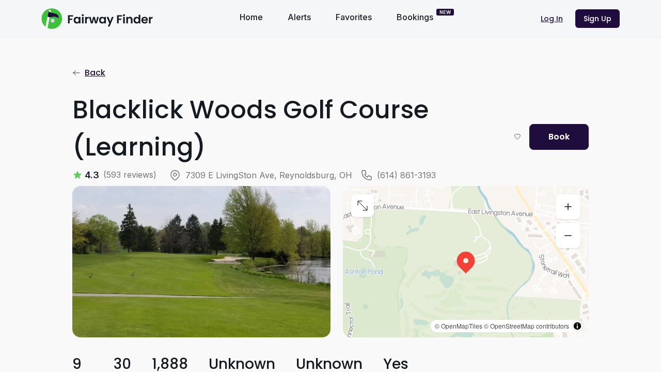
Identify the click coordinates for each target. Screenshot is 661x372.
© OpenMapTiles (458, 325)
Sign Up (597, 18)
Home (251, 17)
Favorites (354, 17)
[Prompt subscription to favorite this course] (517, 136)
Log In (552, 18)
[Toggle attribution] (577, 326)
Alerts (299, 17)
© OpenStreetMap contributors (526, 325)
